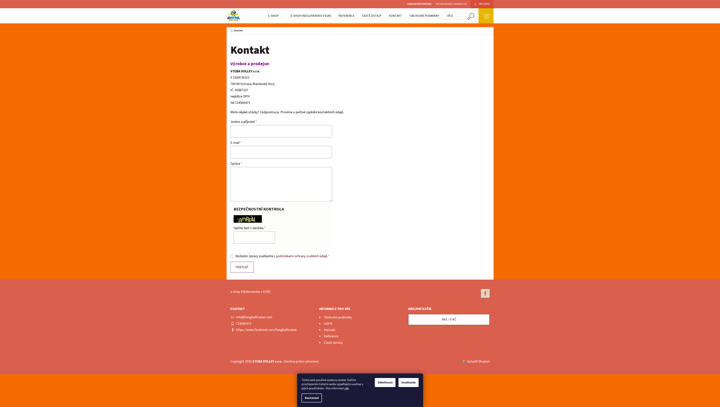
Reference (331, 336)
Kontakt (329, 330)
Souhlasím (408, 382)
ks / (449, 319)
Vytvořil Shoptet (478, 361)
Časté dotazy (333, 342)
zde (346, 388)
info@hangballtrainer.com (254, 317)
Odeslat (242, 267)
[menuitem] (275, 15)
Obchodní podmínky (338, 317)
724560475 (243, 323)
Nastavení (312, 398)
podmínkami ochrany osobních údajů (301, 256)
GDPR (328, 323)
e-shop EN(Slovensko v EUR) (250, 291)
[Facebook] (485, 293)
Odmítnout (385, 382)
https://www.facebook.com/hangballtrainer (266, 329)
